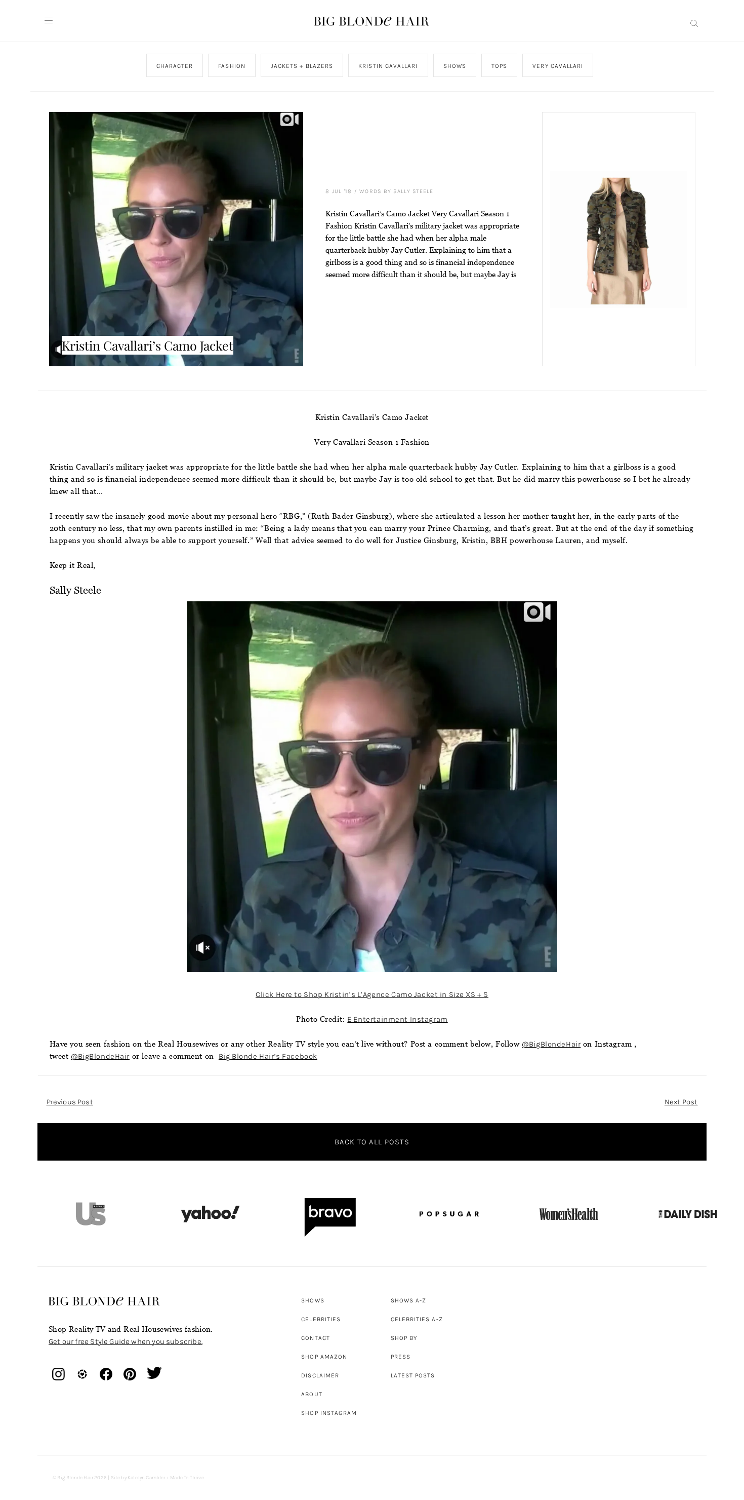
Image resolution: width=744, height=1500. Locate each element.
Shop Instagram (329, 1412)
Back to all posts (372, 1141)
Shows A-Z (409, 1300)
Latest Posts (413, 1375)
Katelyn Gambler (147, 1478)
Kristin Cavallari (388, 65)
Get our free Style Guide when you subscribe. (125, 1341)
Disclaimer (320, 1375)
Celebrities (321, 1319)
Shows (454, 65)
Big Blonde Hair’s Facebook (268, 1056)
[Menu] (49, 21)
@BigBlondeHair (551, 1044)
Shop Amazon (324, 1356)
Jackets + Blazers (301, 65)
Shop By (404, 1337)
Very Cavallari (557, 65)
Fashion (231, 65)
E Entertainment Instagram (397, 1019)
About (311, 1394)
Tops (499, 65)
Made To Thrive (187, 1478)
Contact (315, 1337)
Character (174, 65)
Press (400, 1356)
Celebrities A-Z (417, 1319)
